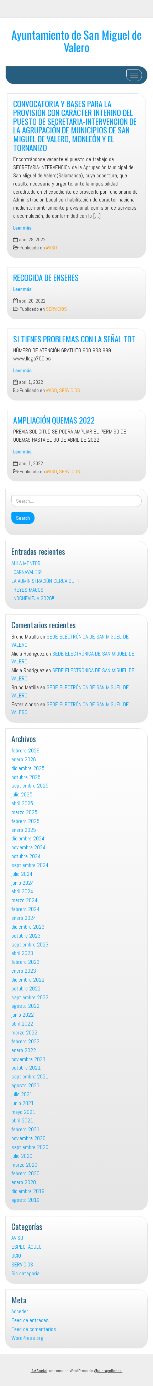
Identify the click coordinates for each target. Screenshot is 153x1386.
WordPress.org (27, 1338)
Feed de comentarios (33, 1329)
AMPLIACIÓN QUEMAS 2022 (54, 420)
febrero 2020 (25, 1173)
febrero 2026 (25, 750)
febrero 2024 (25, 909)
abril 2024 (22, 891)
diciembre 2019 (27, 1191)
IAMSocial (39, 1370)
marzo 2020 (24, 1165)
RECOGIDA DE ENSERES (46, 277)
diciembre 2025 (27, 768)
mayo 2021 (23, 1112)
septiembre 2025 (29, 785)
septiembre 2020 (29, 1147)
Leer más (22, 228)
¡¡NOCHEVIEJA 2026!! (32, 598)
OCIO (16, 1255)
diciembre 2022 (27, 979)
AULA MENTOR (26, 563)
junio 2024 (22, 883)
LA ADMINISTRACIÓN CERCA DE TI (45, 581)
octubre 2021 (26, 1067)
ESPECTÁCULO (26, 1246)
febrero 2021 (25, 1129)
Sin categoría (25, 1273)
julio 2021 (21, 1094)
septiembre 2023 (29, 944)
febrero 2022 (25, 1041)
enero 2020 (23, 1182)
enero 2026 (23, 759)
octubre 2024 (26, 856)
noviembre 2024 (28, 847)
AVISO (51, 248)
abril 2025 (22, 803)
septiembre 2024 (29, 865)
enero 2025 (23, 830)
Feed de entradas (30, 1320)
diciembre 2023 (27, 927)
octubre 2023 (26, 935)
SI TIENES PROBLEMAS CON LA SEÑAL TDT (74, 338)
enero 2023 (23, 970)
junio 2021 (22, 1103)
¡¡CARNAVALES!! (26, 572)
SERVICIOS (56, 309)
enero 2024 (23, 918)
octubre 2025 (26, 777)
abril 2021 (22, 1120)
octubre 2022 (26, 988)
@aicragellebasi (108, 1370)
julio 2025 (21, 794)
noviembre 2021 (28, 1059)
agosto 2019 (25, 1200)
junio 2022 (22, 1014)
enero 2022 (23, 1050)
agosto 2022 (25, 1006)
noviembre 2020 (28, 1138)
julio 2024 (21, 874)
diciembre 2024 (27, 838)
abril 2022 (22, 1023)
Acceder (19, 1311)
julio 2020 (21, 1156)
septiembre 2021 (29, 1076)
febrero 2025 (25, 821)
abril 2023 (22, 953)
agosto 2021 (25, 1085)
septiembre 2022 (29, 997)
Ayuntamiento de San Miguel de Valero (76, 40)
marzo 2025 (24, 812)
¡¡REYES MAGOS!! (28, 589)
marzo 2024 (24, 900)
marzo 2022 (24, 1032)
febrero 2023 (25, 962)
